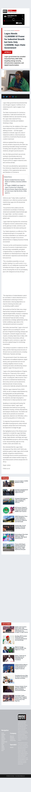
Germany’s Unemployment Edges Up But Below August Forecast (21, 491)
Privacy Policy (13, 740)
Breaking (3, 734)
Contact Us (12, 739)
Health (2, 746)
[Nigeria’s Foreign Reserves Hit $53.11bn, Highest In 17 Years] (8, 646)
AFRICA (7, 52)
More (2, 750)
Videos (2, 747)
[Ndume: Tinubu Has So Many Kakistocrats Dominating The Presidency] (8, 655)
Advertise (12, 737)
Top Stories (6, 624)
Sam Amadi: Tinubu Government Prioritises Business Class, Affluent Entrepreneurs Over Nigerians (21, 698)
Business (3, 738)
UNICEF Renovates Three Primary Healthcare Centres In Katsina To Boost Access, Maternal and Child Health (21, 519)
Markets (11, 747)
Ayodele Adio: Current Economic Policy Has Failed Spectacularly (20, 527)
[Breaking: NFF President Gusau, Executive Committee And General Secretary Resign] (8, 635)
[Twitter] (3, 471)
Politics (2, 740)
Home (2, 733)
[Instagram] (4, 471)
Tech (2, 744)
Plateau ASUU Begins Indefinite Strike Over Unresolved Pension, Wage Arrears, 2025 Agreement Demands (20, 547)
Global (2, 735)
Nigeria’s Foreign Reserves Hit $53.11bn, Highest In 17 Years (20, 648)
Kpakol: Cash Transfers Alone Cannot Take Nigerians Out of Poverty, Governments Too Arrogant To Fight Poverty (21, 629)
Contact (3, 749)
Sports (2, 743)
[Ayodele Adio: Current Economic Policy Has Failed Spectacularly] (8, 525)
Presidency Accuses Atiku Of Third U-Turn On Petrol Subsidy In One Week (21, 677)
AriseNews (17, 30)
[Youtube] (5, 471)
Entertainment (4, 741)
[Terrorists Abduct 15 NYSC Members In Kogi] (8, 480)
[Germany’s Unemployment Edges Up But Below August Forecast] (8, 489)
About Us (12, 736)
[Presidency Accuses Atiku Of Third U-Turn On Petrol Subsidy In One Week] (8, 675)
